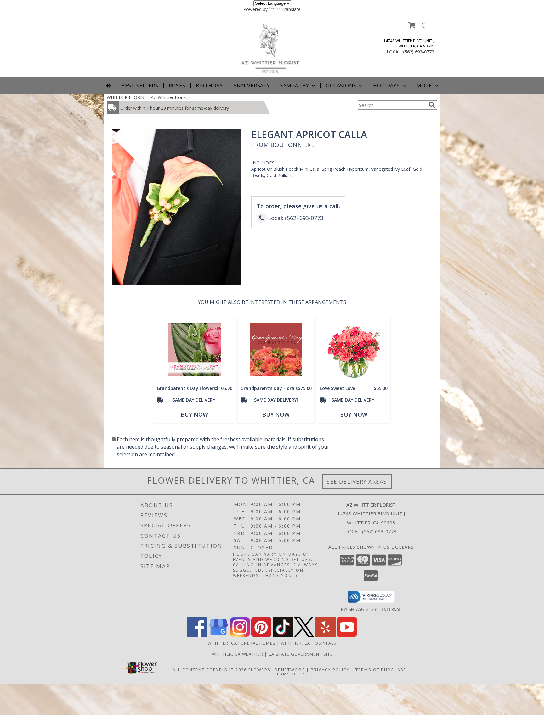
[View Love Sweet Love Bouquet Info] (353, 349)
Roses (177, 85)
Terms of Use (291, 674)
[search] (432, 104)
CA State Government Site (301, 654)
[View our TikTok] (283, 635)
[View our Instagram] (240, 635)
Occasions (341, 85)
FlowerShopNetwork (276, 670)
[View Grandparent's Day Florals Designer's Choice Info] (276, 349)
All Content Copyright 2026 (210, 670)
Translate (291, 9)
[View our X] (304, 635)
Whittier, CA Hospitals (309, 643)
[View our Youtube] (347, 635)
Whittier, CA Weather (237, 654)
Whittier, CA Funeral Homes (241, 643)
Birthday (209, 85)
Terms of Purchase (380, 670)
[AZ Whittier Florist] (274, 48)
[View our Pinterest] (261, 635)
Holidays (386, 85)
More (424, 85)
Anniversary (251, 85)
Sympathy (294, 85)
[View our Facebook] (197, 635)
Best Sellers (139, 85)
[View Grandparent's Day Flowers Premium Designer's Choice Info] (194, 349)
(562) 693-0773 (418, 52)
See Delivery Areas (357, 481)
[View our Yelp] (325, 635)
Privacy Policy (330, 670)
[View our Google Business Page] (218, 635)
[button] (417, 25)
